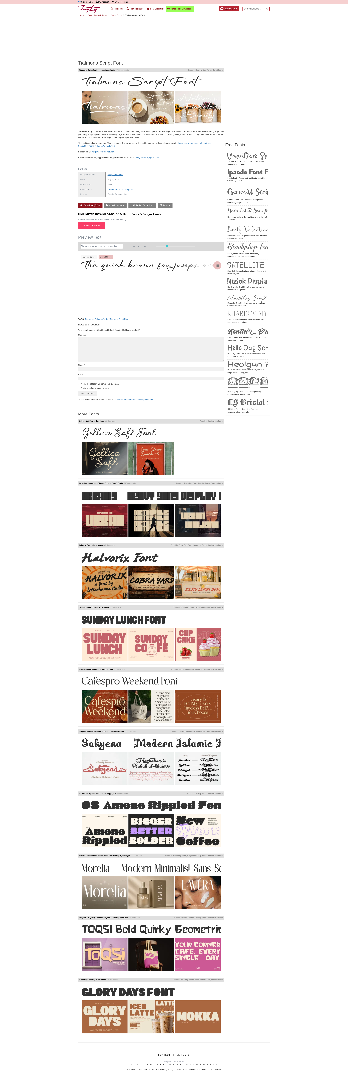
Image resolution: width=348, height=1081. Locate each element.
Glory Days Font (86, 980)
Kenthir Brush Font (247, 331)
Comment (82, 335)
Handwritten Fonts (204, 70)
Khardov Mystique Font (247, 314)
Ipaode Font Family (247, 172)
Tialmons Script (101, 319)
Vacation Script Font (247, 155)
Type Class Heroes (116, 731)
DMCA (154, 1069)
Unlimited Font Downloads (179, 9)
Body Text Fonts (185, 545)
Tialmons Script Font (88, 70)
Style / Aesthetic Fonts (97, 15)
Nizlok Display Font (247, 282)
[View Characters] (217, 265)
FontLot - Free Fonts (174, 1055)
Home (81, 15)
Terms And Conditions (186, 1069)
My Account (103, 2)
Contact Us (131, 1069)
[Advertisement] (174, 36)
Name (81, 365)
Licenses (143, 1069)
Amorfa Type (107, 669)
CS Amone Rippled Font (89, 794)
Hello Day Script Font (247, 348)
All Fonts (203, 1069)
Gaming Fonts (217, 483)
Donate (166, 205)
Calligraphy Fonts (187, 731)
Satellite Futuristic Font (247, 265)
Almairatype (104, 607)
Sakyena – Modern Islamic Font (92, 731)
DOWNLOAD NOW (91, 225)
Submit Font (215, 1069)
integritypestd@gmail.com (103, 152)
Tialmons (89, 319)
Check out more (116, 205)
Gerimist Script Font (247, 191)
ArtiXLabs (124, 918)
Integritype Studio (107, 70)
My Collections (121, 2)
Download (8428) (91, 205)
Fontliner (100, 421)
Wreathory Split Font (247, 383)
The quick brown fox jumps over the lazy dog (151, 264)
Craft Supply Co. (109, 794)
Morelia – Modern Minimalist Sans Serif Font (98, 856)
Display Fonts (204, 483)
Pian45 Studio (117, 483)
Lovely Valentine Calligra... (247, 229)
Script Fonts (116, 15)
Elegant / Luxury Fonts (196, 856)
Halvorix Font (84, 545)
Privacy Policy (166, 1069)
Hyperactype (125, 856)
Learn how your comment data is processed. (133, 399)
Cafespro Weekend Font (89, 669)
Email (81, 374)
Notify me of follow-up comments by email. (100, 384)
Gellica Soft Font (86, 421)
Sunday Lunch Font (87, 607)
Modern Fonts (217, 607)
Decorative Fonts (203, 731)
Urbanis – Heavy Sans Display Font (94, 483)
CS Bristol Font (247, 403)
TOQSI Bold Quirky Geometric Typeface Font (98, 918)
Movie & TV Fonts (202, 669)
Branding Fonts (190, 483)
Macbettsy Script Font (247, 298)
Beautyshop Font (247, 247)
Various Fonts (217, 669)
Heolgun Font (247, 365)
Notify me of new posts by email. (95, 388)
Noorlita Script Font (247, 211)
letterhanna (98, 545)
